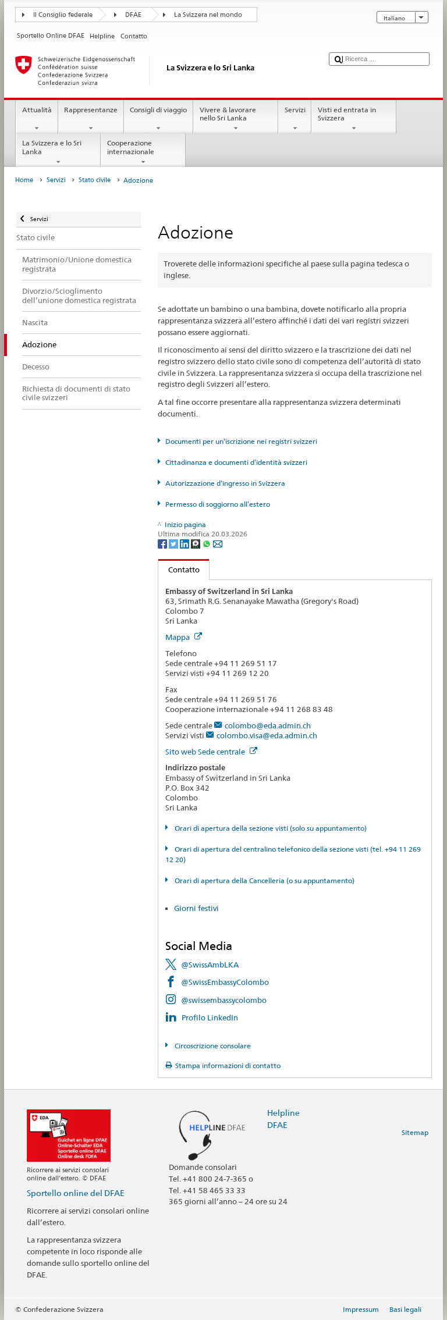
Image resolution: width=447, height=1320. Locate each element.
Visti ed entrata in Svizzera (347, 113)
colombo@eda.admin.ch (268, 725)
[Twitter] (174, 543)
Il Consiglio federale (63, 15)
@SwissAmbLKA (210, 964)
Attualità (37, 109)
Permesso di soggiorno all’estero (217, 504)
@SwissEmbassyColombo (225, 982)
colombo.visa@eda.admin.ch (267, 735)
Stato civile (95, 180)
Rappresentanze (91, 109)
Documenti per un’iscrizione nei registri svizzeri (241, 441)
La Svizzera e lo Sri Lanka (51, 146)
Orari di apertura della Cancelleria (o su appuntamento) (263, 880)
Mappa (178, 637)
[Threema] (196, 543)
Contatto (179, 569)
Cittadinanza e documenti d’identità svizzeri (236, 462)
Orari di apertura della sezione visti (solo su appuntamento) (269, 828)
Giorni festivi (196, 908)
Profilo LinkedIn (210, 1017)
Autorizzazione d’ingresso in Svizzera (225, 483)
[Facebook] (163, 543)
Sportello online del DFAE (76, 1193)
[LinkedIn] (185, 543)
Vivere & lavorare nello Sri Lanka (228, 113)
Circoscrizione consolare (211, 1045)
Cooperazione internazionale (130, 146)
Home (24, 180)
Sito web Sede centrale (206, 751)
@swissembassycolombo (224, 1000)
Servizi (295, 109)
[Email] (217, 543)
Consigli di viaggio (158, 109)
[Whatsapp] (207, 543)
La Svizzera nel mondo (208, 15)
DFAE (133, 15)
